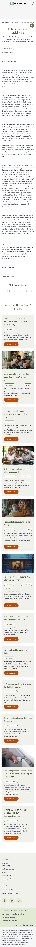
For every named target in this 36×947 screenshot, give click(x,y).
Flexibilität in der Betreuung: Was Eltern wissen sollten (17, 578)
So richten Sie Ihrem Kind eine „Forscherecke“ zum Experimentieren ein (15, 812)
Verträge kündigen (17, 914)
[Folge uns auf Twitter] (12, 900)
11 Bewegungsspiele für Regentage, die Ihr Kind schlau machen (18, 685)
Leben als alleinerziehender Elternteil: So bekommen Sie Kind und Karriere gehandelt (17, 321)
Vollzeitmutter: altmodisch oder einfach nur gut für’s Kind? (16, 618)
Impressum (5, 914)
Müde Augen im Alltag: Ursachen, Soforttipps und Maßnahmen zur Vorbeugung (17, 377)
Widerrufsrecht (7, 911)
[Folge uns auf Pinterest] (19, 900)
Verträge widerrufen (9, 917)
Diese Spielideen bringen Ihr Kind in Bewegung (18, 719)
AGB (26, 911)
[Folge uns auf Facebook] (4, 900)
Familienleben (6, 875)
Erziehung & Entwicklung (6, 864)
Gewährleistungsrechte (9, 920)
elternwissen (5, 22)
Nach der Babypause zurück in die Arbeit (17, 523)
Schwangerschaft (7, 879)
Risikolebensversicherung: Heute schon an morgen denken (17, 470)
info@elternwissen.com (10, 893)
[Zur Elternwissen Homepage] (18, 3)
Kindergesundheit (8, 869)
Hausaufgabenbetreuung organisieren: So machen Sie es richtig (16, 414)
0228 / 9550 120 (7, 889)
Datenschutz (18, 911)
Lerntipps (5, 872)
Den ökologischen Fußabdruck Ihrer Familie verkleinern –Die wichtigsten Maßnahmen (18, 773)
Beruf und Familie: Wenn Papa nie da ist (17, 651)
